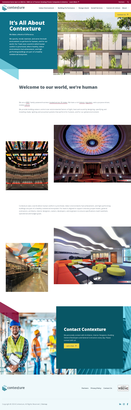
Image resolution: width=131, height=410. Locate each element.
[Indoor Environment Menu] (55, 8)
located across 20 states (58, 102)
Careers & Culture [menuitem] (113, 8)
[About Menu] (128, 8)
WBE (27, 102)
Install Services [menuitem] (97, 8)
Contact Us (107, 388)
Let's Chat (70, 346)
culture (27, 105)
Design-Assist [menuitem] (84, 8)
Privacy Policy (96, 388)
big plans (88, 102)
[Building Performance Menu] (76, 8)
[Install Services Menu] (104, 8)
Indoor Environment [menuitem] (46, 8)
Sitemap (44, 404)
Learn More (73, 2)
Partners (121, 2)
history (82, 102)
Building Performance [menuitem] (66, 8)
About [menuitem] (124, 8)
